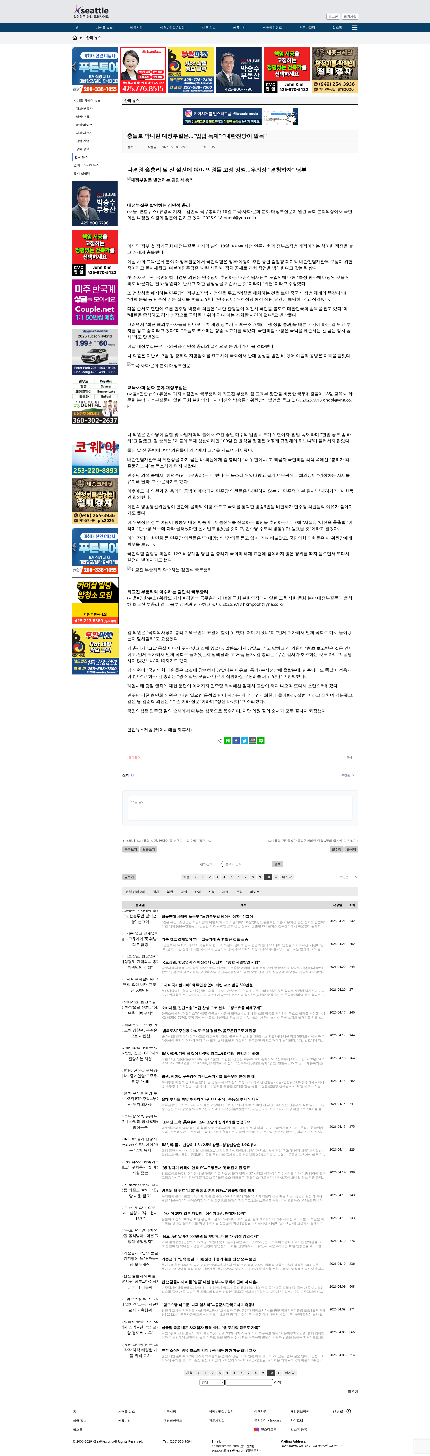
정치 (156, 891)
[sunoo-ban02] (95, 302)
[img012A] (239, 70)
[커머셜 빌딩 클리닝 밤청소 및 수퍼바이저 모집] (95, 600)
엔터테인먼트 (272, 27)
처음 (186, 877)
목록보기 (131, 849)
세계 (225, 891)
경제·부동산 (84, 108)
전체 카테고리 (135, 891)
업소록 (337, 27)
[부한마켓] (191, 70)
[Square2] (95, 401)
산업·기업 (82, 141)
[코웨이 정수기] (95, 451)
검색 (277, 864)
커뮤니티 (239, 27)
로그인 (333, 16)
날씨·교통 (82, 116)
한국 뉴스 (81, 157)
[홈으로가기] (91, 11)
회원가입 (350, 16)
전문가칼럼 (307, 27)
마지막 (287, 877)
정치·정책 (82, 149)
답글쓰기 (148, 849)
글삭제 (351, 849)
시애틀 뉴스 (104, 27)
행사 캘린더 (82, 173)
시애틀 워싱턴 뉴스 (87, 100)
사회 (212, 891)
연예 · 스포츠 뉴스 (86, 165)
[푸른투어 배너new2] (95, 70)
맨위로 (338, 1411)
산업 (198, 891)
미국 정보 (209, 27)
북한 (170, 891)
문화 (239, 891)
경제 (184, 891)
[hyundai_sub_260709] (95, 352)
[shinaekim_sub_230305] (143, 70)
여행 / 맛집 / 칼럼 (172, 27)
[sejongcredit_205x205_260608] (335, 70)
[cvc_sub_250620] (287, 70)
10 (268, 877)
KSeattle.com (102, 1441)
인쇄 (349, 757)
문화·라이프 (84, 124)
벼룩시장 (136, 27)
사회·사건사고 (86, 133)
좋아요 (134, 757)
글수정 (336, 849)
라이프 (255, 891)
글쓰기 (129, 877)
